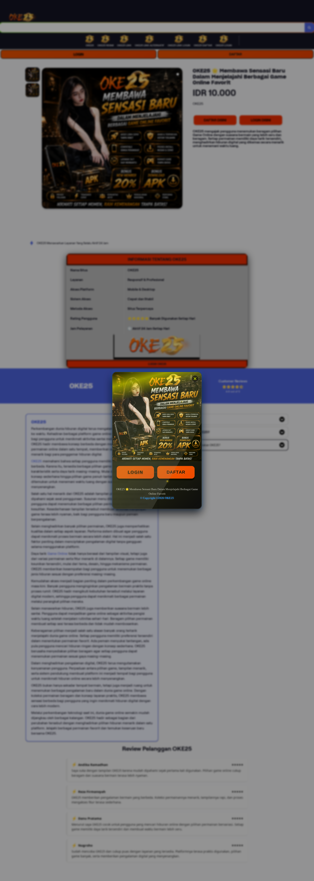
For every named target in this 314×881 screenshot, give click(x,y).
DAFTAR (176, 472)
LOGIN (135, 472)
